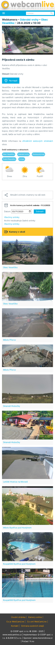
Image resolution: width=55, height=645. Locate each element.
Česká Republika (9, 159)
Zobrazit (40, 211)
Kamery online (35, 617)
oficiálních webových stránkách (37, 141)
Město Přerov (9, 340)
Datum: (7, 211)
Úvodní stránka (18, 617)
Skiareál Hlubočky (11, 406)
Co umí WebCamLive (37, 621)
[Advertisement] (27, 185)
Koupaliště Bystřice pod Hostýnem (19, 564)
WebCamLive (27, 5)
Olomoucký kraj (38, 154)
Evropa (21, 159)
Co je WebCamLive (15, 621)
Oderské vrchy (29, 19)
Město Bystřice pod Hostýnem (17, 527)
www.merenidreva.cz (42, 638)
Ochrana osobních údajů (32, 626)
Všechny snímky (11, 217)
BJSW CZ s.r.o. (15, 638)
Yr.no (31, 641)
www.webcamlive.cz (12, 634)
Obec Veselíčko (8, 154)
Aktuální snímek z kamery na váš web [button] (24, 195)
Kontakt (14, 626)
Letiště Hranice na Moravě (15, 481)
